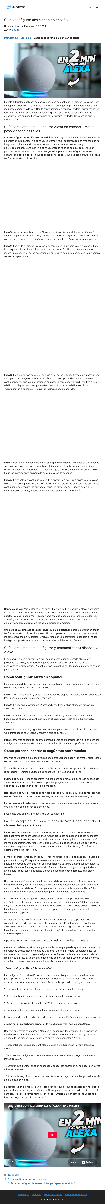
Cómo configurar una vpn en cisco (27, 1179)
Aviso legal (23, 1194)
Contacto (36, 1194)
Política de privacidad (76, 1194)
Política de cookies (53, 1194)
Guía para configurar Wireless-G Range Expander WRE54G (41, 1183)
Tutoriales (25, 38)
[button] (89, 7)
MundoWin (10, 38)
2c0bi (15, 29)
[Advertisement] (52, 183)
